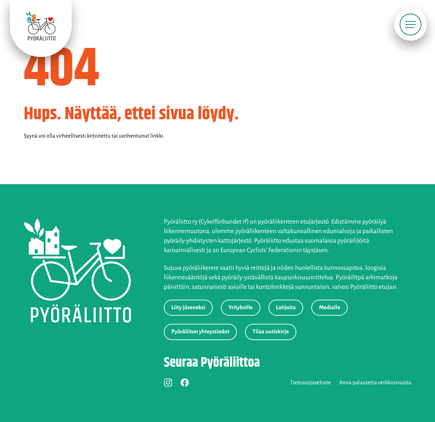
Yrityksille (240, 307)
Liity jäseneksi (188, 307)
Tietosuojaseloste (310, 383)
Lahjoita (286, 307)
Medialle (329, 307)
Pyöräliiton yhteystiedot (200, 332)
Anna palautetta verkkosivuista (375, 383)
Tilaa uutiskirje (271, 332)
